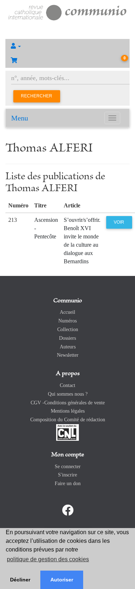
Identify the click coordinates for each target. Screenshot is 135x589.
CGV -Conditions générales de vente (68, 402)
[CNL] (67, 432)
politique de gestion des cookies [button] (48, 559)
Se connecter (68, 466)
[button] (67, 46)
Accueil (67, 312)
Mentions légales (68, 411)
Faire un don (68, 483)
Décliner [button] (20, 580)
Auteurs (68, 347)
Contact (67, 385)
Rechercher (36, 95)
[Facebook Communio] (67, 510)
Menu (19, 118)
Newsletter (67, 355)
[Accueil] (67, 11)
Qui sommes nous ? (67, 394)
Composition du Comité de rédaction (67, 419)
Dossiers (67, 338)
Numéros (67, 321)
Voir (119, 222)
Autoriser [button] (61, 580)
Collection (67, 329)
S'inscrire (67, 475)
